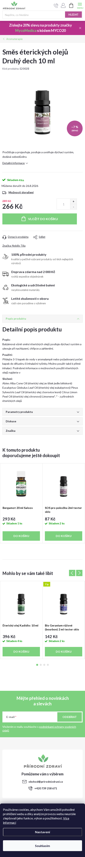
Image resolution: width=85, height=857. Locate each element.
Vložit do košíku (43, 219)
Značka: (14, 245)
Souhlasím (42, 846)
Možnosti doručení (21, 192)
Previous (72, 573)
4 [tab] (48, 665)
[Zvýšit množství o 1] (73, 201)
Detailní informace (13, 163)
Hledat (73, 14)
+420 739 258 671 (45, 788)
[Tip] (63, 601)
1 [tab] (37, 665)
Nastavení (42, 832)
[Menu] (80, 5)
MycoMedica (26, 30)
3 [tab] (44, 665)
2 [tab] (41, 665)
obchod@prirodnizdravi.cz (45, 781)
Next (79, 573)
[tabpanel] (21, 503)
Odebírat (69, 717)
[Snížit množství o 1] (73, 206)
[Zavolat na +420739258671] (56, 5)
